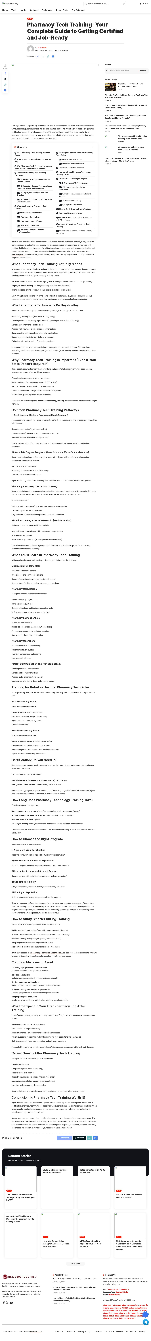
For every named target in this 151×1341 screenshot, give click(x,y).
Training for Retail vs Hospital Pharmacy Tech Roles (74, 154)
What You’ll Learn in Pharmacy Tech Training (31, 207)
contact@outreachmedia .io (118, 1289)
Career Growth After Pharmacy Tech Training (73, 225)
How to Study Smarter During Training (75, 209)
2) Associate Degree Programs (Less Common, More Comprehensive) (34, 187)
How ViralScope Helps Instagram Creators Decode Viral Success (56, 1244)
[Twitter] (143, 3)
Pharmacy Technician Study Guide (46, 953)
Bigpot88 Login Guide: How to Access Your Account (74, 1279)
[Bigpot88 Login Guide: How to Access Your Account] (110, 87)
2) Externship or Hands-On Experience (72, 188)
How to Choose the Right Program (73, 179)
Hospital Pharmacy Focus (73, 164)
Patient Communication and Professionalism (30, 231)
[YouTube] (146, 3)
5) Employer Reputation (72, 205)
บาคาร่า (112, 1308)
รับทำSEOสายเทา (129, 1318)
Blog (30, 18)
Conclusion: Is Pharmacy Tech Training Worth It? (74, 232)
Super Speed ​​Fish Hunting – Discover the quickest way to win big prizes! (20, 1219)
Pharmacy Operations (30, 225)
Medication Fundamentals (31, 213)
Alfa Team (42, 47)
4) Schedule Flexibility (72, 201)
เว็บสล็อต (133, 1316)
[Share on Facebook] (38, 56)
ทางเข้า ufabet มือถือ (115, 1318)
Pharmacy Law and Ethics (31, 221)
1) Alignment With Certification (75, 183)
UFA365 (125, 1308)
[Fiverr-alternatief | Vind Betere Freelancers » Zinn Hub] (110, 150)
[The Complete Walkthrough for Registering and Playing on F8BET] (21, 1179)
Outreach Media (122, 1292)
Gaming (121, 142)
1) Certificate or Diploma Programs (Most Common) (33, 180)
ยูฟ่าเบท (140, 1316)
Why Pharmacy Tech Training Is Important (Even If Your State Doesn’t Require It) (33, 167)
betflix (111, 1316)
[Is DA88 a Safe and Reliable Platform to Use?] (130, 1179)
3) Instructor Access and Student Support (75, 195)
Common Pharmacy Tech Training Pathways (30, 174)
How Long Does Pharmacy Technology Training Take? (73, 173)
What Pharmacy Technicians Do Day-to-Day (33, 160)
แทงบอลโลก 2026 (116, 1310)
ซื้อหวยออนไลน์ (141, 1313)
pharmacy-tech (18, 254)
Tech (120, 89)
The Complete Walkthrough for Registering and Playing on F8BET (20, 1197)
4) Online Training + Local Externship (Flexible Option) (34, 200)
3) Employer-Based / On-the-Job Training (32, 194)
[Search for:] (123, 71)
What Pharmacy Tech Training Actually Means (32, 154)
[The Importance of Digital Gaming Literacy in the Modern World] (110, 139)
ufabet (131, 1308)
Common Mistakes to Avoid (70, 213)
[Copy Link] (48, 56)
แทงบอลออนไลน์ (132, 1305)
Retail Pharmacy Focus (72, 159)
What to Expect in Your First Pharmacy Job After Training (74, 218)
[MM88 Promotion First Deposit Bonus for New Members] (94, 1225)
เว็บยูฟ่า (105, 1316)
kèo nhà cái (136, 1310)
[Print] (53, 56)
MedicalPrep (38, 906)
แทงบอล (142, 1305)
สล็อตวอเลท (107, 1305)
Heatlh (107, 131)
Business (108, 100)
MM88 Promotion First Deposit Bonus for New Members (90, 1244)
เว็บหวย (118, 1308)
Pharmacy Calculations (30, 217)
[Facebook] (140, 3)
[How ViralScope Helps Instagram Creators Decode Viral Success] (57, 1225)
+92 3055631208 (114, 1294)
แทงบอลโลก (139, 1308)
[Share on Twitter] (43, 56)
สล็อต (124, 1305)
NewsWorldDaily (36, 1331)
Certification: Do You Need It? (71, 168)
